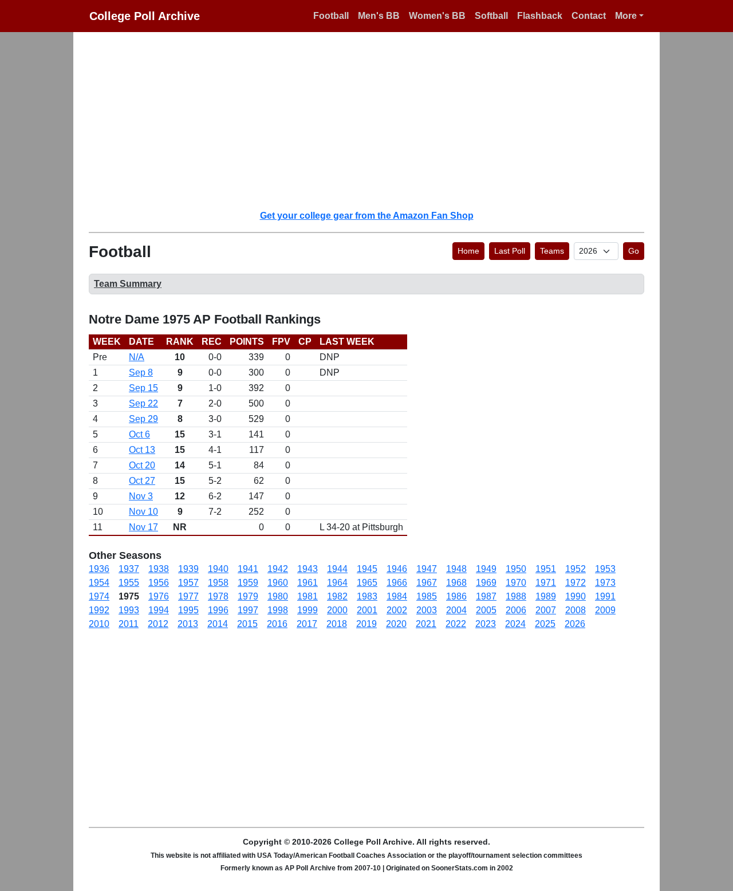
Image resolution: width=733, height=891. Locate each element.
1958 (218, 583)
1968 (456, 583)
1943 (307, 569)
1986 (456, 596)
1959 (248, 583)
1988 (516, 596)
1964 (337, 583)
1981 (307, 596)
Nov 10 (143, 512)
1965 (367, 583)
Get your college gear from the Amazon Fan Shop (367, 215)
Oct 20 (142, 465)
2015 (247, 624)
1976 (158, 596)
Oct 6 (139, 434)
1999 (307, 610)
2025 (545, 624)
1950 (516, 569)
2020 (396, 624)
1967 (426, 583)
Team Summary (127, 284)
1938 (158, 569)
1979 (248, 596)
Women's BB (437, 16)
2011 (129, 624)
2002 (397, 610)
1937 (129, 569)
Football (331, 16)
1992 (99, 610)
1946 (397, 569)
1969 (486, 583)
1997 (248, 610)
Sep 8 (141, 372)
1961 (307, 583)
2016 (277, 624)
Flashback (539, 16)
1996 (218, 610)
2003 (426, 610)
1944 (337, 569)
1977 (188, 596)
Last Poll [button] (509, 250)
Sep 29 (143, 419)
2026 (575, 624)
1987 (486, 596)
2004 (456, 610)
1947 (426, 569)
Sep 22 (143, 403)
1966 (397, 583)
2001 (367, 610)
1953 (605, 569)
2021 (426, 624)
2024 (515, 624)
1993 (129, 610)
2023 (485, 624)
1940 (218, 569)
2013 (188, 624)
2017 (307, 624)
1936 (99, 569)
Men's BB (379, 16)
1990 (575, 596)
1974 (99, 596)
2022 (456, 624)
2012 (158, 624)
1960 (277, 583)
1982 (337, 596)
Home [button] (468, 250)
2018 (336, 624)
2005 (486, 610)
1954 (99, 583)
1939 (188, 569)
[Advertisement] (373, 120)
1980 (277, 596)
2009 (605, 610)
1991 (605, 596)
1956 (158, 583)
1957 (188, 583)
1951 (545, 569)
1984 (397, 596)
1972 (575, 583)
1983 (367, 596)
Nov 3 (141, 496)
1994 (158, 610)
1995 (188, 610)
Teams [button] (552, 250)
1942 (277, 569)
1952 (575, 569)
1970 (516, 583)
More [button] (626, 16)
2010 (99, 624)
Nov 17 (143, 527)
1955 (129, 583)
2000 (337, 610)
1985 (426, 596)
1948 (456, 569)
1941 (248, 569)
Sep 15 (143, 388)
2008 (575, 610)
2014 (217, 624)
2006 (516, 610)
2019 (366, 624)
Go (633, 250)
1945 (367, 569)
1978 (218, 596)
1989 (545, 596)
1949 (486, 569)
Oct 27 (142, 481)
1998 (277, 610)
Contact (589, 16)
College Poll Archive (144, 16)
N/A (136, 357)
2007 (545, 610)
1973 (605, 583)
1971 (545, 583)
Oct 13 (142, 450)
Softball (491, 16)
